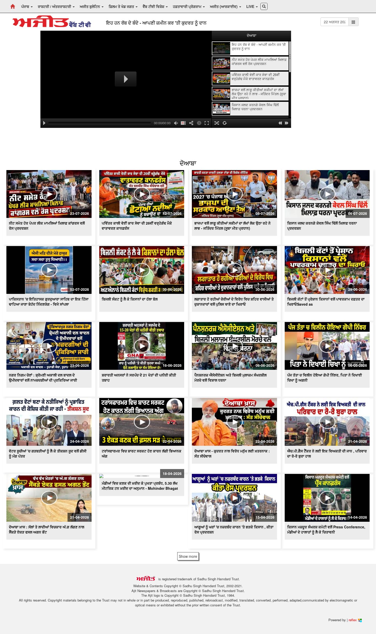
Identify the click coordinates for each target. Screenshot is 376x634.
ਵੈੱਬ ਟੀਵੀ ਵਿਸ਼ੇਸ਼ (154, 6)
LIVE (250, 6)
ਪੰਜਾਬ (25, 6)
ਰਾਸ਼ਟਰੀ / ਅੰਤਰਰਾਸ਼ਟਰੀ (55, 6)
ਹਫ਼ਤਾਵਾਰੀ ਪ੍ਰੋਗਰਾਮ (187, 6)
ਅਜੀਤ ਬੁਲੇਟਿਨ (90, 6)
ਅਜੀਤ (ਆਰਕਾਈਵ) (224, 6)
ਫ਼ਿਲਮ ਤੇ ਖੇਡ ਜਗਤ (122, 6)
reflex (353, 619)
